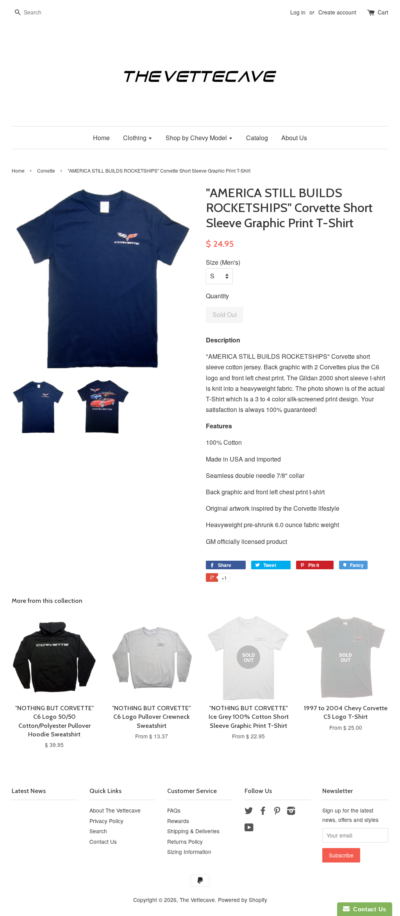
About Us (294, 137)
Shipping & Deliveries (193, 831)
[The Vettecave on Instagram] (291, 812)
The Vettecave (197, 900)
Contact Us (103, 841)
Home (101, 137)
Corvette (46, 170)
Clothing (135, 137)
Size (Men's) (223, 262)
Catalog (257, 137)
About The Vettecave (115, 810)
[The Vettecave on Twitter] (249, 812)
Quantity (217, 295)
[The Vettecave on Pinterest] (277, 812)
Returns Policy (185, 841)
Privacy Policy (106, 821)
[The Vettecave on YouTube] (249, 828)
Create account (337, 12)
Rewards (178, 821)
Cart (383, 12)
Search (98, 831)
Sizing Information (189, 851)
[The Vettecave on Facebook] (263, 812)
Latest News (29, 791)
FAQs (173, 810)
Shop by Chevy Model (197, 137)
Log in (297, 12)
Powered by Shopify (242, 900)
